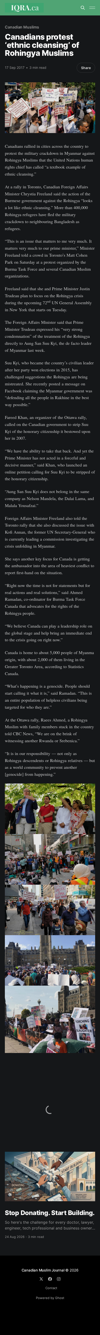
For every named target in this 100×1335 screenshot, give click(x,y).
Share (86, 68)
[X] (41, 1279)
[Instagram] (59, 1279)
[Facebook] (50, 1279)
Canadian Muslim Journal (44, 1270)
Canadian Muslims (22, 27)
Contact (51, 1288)
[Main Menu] (92, 7)
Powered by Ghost (50, 1298)
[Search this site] (83, 8)
